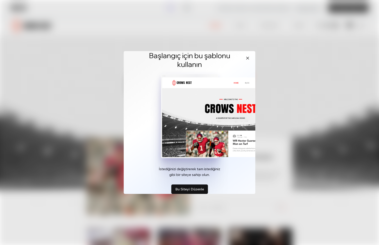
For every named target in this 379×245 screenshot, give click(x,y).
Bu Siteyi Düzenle (189, 189)
